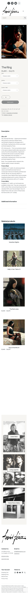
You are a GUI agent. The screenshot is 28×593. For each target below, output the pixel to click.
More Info (14, 245)
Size (2, 73)
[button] (24, 27)
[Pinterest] (22, 572)
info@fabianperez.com (19, 551)
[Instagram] (8, 3)
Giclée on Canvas (8, 114)
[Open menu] (23, 11)
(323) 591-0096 (5, 556)
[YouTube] (20, 572)
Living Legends (14, 470)
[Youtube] (15, 3)
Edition (3, 80)
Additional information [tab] (9, 201)
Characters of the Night (12, 113)
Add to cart (10, 102)
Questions (16, 553)
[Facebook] (12, 3)
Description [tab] (5, 131)
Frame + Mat (5, 87)
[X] (25, 572)
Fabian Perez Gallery (14, 503)
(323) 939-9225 (5, 559)
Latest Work (14, 436)
